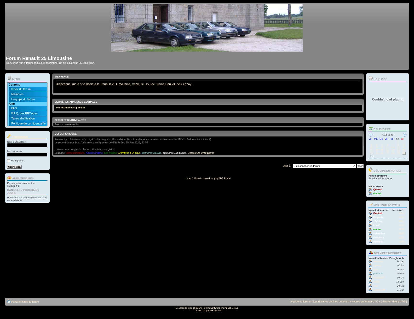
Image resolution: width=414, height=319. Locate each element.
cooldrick (378, 237)
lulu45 (376, 225)
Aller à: (287, 165)
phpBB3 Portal (222, 178)
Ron (375, 269)
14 (393, 147)
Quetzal (377, 189)
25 (376, 153)
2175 (401, 217)
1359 (401, 229)
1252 (401, 233)
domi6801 (379, 241)
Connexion (19, 137)
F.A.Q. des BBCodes (24, 113)
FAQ (14, 108)
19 (382, 150)
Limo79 (377, 265)
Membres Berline (151, 152)
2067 (401, 221)
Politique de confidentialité (28, 123)
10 (371, 147)
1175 (401, 241)
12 (382, 147)
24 (371, 153)
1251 (401, 237)
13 (387, 147)
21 (393, 150)
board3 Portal (193, 178)
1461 (401, 225)
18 (376, 150)
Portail (14, 301)
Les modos (110, 152)
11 (376, 147)
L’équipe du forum (23, 99)
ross (375, 285)
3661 (401, 213)
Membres (17, 94)
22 (398, 150)
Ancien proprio (94, 152)
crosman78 (379, 290)
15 (398, 147)
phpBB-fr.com (213, 310)
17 (371, 150)
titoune (377, 193)
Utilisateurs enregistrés (201, 152)
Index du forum (21, 89)
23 (403, 150)
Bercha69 (378, 277)
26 (382, 153)
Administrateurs (75, 152)
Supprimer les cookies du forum (330, 301)
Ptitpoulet (378, 217)
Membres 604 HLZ (129, 152)
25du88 (377, 221)
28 (393, 153)
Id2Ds (376, 281)
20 (387, 150)
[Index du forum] (207, 49)
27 (387, 153)
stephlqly (378, 261)
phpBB (196, 308)
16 (403, 147)
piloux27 (378, 273)
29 (398, 153)
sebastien (379, 233)
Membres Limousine (174, 152)
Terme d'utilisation (23, 118)
